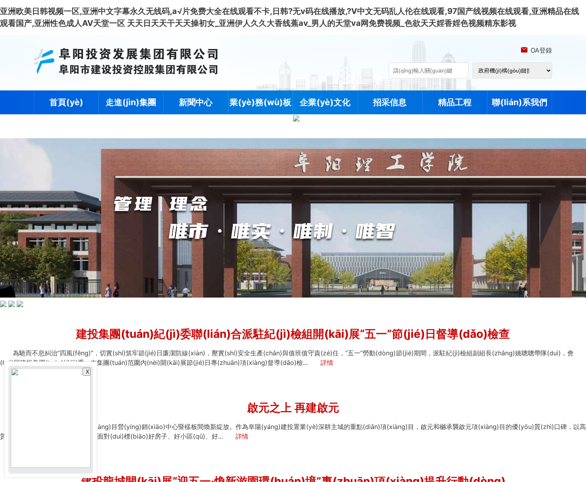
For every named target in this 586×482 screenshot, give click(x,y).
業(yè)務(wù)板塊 (260, 114)
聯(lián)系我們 (519, 102)
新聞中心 (195, 102)
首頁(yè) (66, 102)
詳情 (327, 362)
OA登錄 (541, 50)
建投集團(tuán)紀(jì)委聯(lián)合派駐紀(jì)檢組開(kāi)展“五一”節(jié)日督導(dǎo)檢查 (293, 334)
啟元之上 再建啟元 (293, 407)
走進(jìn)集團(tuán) (131, 114)
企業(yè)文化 (325, 102)
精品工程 (455, 102)
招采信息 (390, 102)
